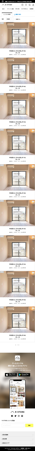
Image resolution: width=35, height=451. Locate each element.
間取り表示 (18, 14)
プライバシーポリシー (15, 448)
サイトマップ (7, 448)
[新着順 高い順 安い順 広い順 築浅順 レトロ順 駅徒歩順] (9, 19)
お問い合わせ (27, 448)
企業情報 (22, 448)
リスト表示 (7, 14)
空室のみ (18, 19)
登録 (29, 425)
